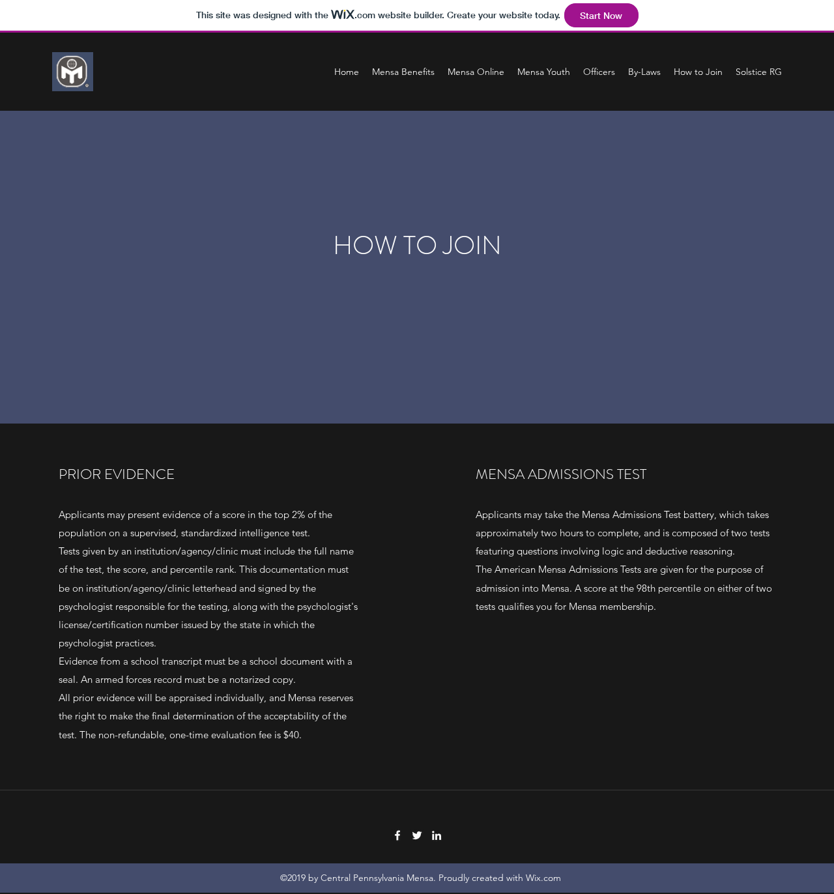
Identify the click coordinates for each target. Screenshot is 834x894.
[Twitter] (417, 835)
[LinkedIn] (436, 835)
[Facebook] (397, 835)
